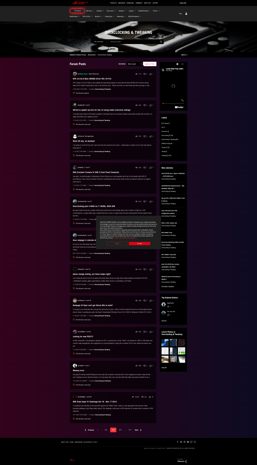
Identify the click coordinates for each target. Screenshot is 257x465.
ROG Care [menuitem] (89, 11)
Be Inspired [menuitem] (78, 11)
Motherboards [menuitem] (74, 16)
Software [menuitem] (99, 11)
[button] (165, 342)
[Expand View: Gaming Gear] (114, 16)
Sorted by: (122, 64)
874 (120, 430)
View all (164, 321)
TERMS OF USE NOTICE (150, 448)
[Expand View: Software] (103, 10)
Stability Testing (166, 143)
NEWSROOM (78, 442)
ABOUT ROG (65, 442)
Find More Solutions (168, 287)
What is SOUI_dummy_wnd (169, 223)
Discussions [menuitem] (110, 11)
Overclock (164, 131)
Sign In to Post (149, 64)
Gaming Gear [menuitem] (108, 16)
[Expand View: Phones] (159, 10)
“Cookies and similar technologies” (125, 238)
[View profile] (75, 74)
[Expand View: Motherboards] (79, 16)
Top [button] (73, 460)
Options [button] (183, 55)
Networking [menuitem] (120, 16)
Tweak (163, 151)
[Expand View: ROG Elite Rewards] (140, 16)
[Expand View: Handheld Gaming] (150, 10)
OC (162, 127)
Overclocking (165, 135)
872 (106, 430)
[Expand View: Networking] (125, 16)
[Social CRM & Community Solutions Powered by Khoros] (182, 461)
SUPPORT (155, 3)
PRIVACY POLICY (161, 448)
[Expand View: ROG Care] (93, 10)
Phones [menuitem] (155, 11)
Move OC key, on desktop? (84, 141)
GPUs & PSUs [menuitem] (86, 16)
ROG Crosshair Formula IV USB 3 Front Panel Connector (96, 172)
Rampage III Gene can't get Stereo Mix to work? (93, 305)
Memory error (78, 370)
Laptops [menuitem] (131, 11)
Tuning (163, 147)
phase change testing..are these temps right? (92, 274)
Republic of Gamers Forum (78, 55)
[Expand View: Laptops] (135, 10)
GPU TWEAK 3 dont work (169, 254)
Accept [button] (139, 243)
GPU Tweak (165, 123)
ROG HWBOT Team (167, 233)
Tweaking (164, 155)
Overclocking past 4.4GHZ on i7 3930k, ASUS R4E (94, 206)
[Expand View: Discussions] (115, 10)
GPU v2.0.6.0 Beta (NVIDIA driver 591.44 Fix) (92, 79)
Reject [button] (117, 243)
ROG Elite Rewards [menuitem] (133, 16)
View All (164, 368)
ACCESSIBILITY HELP (90, 442)
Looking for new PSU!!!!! (83, 336)
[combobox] (136, 41)
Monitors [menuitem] (97, 16)
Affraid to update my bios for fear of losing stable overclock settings (102, 110)
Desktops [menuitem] (121, 11)
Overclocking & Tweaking (103, 89)
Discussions (92, 55)
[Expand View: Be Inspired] (83, 11)
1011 (130, 430)
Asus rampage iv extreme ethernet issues (90, 240)
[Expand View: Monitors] (102, 16)
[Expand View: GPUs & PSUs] (92, 16)
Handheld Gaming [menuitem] (143, 11)
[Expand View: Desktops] (126, 10)
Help (180, 13)
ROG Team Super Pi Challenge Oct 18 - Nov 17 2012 (95, 401)
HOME (72, 442)
